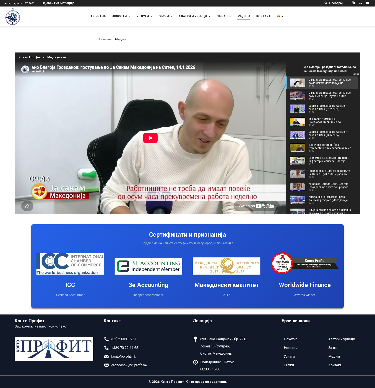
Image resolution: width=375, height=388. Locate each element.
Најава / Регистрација (58, 3)
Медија (243, 16)
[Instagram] (353, 3)
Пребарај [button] (336, 3)
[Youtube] (367, 3)
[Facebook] (346, 3)
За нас (222, 16)
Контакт (263, 16)
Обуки (164, 16)
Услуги (143, 16)
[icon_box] (120, 340)
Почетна (98, 16)
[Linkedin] (360, 3)
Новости (119, 16)
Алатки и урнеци (193, 16)
